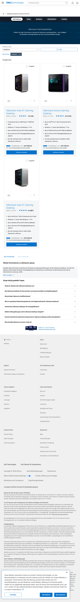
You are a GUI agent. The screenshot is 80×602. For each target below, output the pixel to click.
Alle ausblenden (23, 257)
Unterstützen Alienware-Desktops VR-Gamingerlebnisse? (22, 306)
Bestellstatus (44, 348)
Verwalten (13, 595)
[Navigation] (2, 3)
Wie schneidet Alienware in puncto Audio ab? (18, 322)
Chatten (41, 549)
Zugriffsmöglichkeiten (35, 480)
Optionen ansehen (21, 152)
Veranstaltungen (45, 438)
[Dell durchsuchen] (66, 2)
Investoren (43, 404)
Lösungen (7, 400)
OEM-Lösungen (8, 438)
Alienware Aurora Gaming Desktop (56, 112)
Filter (60, 49)
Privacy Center (44, 447)
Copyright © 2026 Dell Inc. (13, 471)
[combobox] (47, 2)
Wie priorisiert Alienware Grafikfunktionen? (18, 296)
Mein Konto (43, 344)
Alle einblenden (9, 257)
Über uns (42, 391)
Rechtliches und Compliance (13, 480)
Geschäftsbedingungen (35, 471)
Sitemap (6, 343)
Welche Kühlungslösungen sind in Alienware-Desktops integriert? (24, 312)
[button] (72, 3)
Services (6, 404)
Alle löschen (5, 54)
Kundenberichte (45, 421)
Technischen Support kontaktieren (14, 374)
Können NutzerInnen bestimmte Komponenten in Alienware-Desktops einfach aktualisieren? (32, 317)
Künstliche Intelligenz (10, 391)
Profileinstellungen (45, 352)
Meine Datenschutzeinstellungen (15, 476)
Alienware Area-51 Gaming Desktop (19, 112)
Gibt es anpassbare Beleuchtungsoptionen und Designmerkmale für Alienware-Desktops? (32, 301)
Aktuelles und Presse (46, 408)
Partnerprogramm (9, 443)
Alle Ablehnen (46, 595)
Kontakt (42, 374)
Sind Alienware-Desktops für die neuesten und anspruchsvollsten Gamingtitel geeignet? (31, 291)
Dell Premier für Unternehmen (31, 464)
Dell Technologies (10, 464)
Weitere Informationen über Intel (46, 329)
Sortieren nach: (7, 46)
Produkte (6, 395)
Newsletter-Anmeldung (47, 443)
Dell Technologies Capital (47, 400)
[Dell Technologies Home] (15, 3)
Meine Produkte (44, 357)
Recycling (43, 413)
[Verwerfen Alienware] (20, 54)
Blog (41, 434)
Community (43, 370)
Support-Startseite (9, 370)
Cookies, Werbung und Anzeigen (46, 476)
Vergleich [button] (31, 66)
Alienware (14, 54)
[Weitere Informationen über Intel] (31, 328)
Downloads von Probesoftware (49, 456)
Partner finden (8, 434)
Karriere (42, 395)
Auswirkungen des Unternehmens (50, 417)
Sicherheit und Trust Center (48, 451)
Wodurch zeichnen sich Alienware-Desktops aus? (19, 286)
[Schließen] (67, 572)
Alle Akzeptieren (60, 595)
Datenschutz (51, 471)
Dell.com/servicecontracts (60, 514)
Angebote (7, 408)
